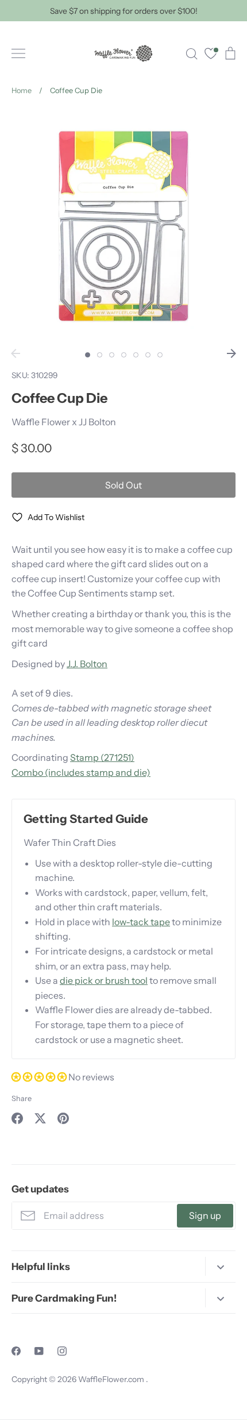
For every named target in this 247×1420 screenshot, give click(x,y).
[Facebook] (16, 1351)
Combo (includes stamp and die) (80, 772)
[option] (123, 226)
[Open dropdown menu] (220, 1266)
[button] (39, 1077)
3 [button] (111, 354)
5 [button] (135, 354)
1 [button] (87, 354)
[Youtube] (39, 1351)
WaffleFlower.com (112, 1379)
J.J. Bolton (87, 663)
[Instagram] (62, 1351)
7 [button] (160, 354)
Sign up (205, 1215)
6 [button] (147, 354)
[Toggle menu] (18, 53)
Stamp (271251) (102, 757)
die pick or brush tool (104, 980)
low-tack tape (141, 922)
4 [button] (123, 354)
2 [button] (99, 354)
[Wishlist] (210, 55)
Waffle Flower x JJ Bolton (63, 422)
